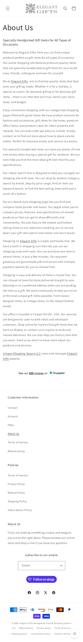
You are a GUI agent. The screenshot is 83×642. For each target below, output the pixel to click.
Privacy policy (44, 628)
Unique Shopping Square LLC (22, 353)
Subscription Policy (20, 510)
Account (13, 416)
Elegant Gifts (19, 81)
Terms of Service (18, 442)
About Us (13, 433)
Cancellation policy (41, 633)
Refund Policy (16, 492)
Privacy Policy (16, 484)
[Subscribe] (61, 565)
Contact (13, 407)
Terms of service (62, 628)
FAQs (11, 425)
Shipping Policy (17, 501)
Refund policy (16, 451)
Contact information (64, 633)
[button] (7, 8)
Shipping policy (19, 633)
